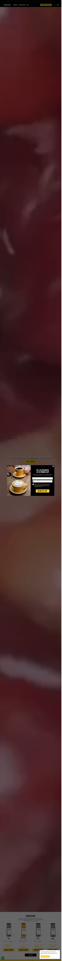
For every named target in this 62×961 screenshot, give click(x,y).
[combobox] (34, 481)
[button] (42, 491)
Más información (45, 956)
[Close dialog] (53, 466)
